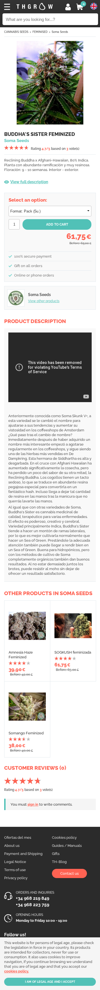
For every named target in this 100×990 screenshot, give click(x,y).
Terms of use (15, 870)
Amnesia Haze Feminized (21, 654)
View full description (29, 182)
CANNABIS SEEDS (16, 31)
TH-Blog (59, 862)
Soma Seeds (60, 31)
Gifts (55, 854)
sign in (33, 804)
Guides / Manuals (67, 846)
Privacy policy (16, 878)
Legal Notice (15, 862)
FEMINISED (40, 31)
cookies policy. (16, 971)
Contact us (69, 873)
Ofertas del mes (17, 837)
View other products (43, 301)
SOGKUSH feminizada (72, 652)
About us (11, 846)
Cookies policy (64, 837)
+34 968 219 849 (32, 898)
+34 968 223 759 (32, 904)
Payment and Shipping (23, 854)
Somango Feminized (26, 733)
